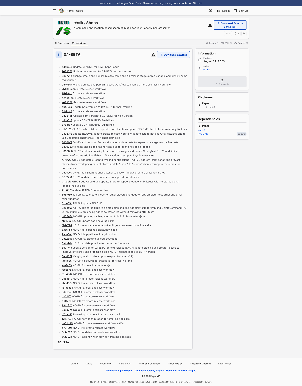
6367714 (67, 75)
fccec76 (66, 269)
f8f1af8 (66, 97)
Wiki (227, 43)
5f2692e (67, 336)
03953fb (67, 133)
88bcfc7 (67, 305)
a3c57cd (67, 229)
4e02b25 (67, 323)
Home (70, 10)
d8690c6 (67, 151)
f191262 (67, 220)
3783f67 (67, 124)
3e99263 (67, 146)
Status (88, 363)
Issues (212, 43)
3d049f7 (67, 142)
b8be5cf (67, 120)
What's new (105, 363)
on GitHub (195, 3)
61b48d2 (67, 274)
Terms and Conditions (149, 363)
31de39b (67, 203)
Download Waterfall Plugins (181, 370)
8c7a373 (67, 332)
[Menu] (54, 10)
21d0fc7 (67, 190)
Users (79, 10)
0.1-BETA (63, 342)
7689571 (67, 71)
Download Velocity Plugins (149, 370)
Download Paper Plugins (119, 370)
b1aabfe (66, 181)
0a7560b (67, 84)
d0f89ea (67, 106)
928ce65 (67, 207)
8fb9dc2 (67, 111)
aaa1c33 (67, 265)
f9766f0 (66, 159)
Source (241, 43)
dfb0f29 (67, 129)
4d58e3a (67, 216)
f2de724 (67, 225)
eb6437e (67, 283)
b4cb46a (67, 66)
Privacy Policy (175, 363)
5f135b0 (67, 177)
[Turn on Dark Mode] (210, 11)
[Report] (243, 33)
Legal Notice (224, 363)
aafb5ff (66, 296)
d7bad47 (67, 314)
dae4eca (67, 172)
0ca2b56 (67, 238)
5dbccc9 (67, 292)
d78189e (67, 327)
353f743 (67, 247)
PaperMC (155, 376)
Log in (226, 10)
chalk (78, 22)
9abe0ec (67, 234)
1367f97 (67, 318)
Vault (200, 130)
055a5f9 (67, 278)
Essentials (203, 134)
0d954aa (67, 115)
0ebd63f (67, 256)
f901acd (67, 301)
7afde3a (66, 287)
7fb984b (67, 93)
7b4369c (67, 89)
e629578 (67, 102)
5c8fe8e (67, 194)
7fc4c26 (67, 260)
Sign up (243, 10)
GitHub (74, 363)
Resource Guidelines (200, 363)
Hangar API (125, 363)
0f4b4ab (67, 243)
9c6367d (67, 309)
